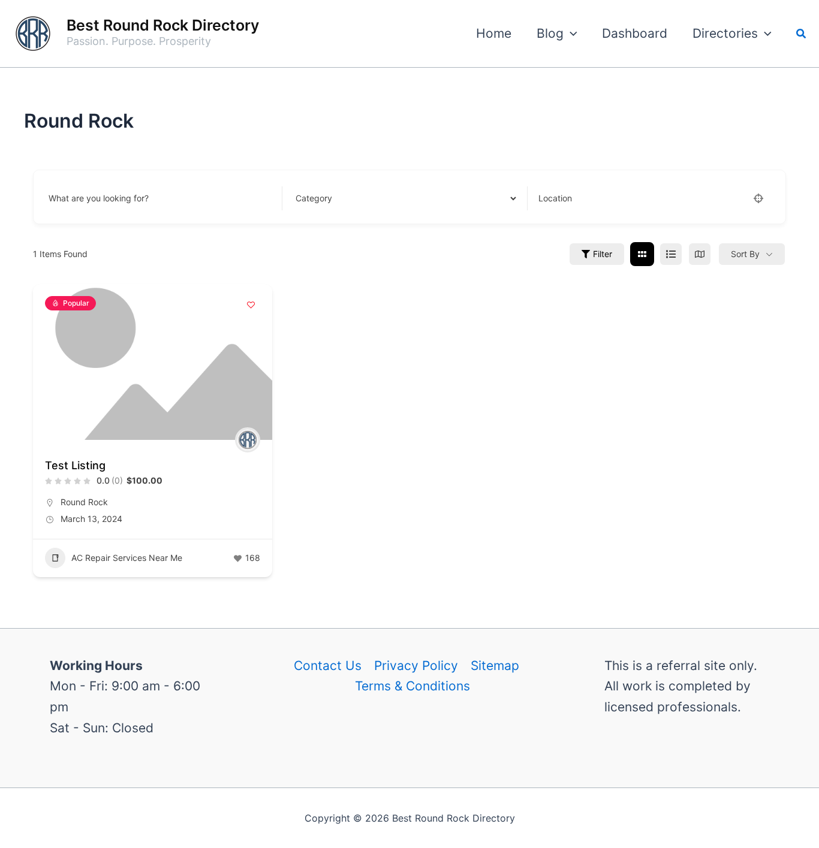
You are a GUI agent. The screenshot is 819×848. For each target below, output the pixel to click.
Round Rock (84, 502)
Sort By (745, 254)
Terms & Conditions (412, 685)
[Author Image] (247, 439)
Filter (602, 254)
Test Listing (75, 465)
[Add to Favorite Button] (251, 305)
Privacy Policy (416, 665)
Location (555, 198)
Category (311, 198)
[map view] (700, 254)
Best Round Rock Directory (163, 25)
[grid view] (642, 254)
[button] (570, 34)
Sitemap (495, 665)
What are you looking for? (99, 198)
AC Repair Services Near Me (126, 558)
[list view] (671, 254)
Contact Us (328, 665)
